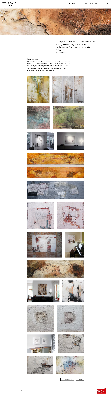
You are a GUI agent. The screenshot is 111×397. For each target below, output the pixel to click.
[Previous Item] (2, 21)
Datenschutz (20, 391)
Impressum (9, 391)
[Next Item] (109, 21)
